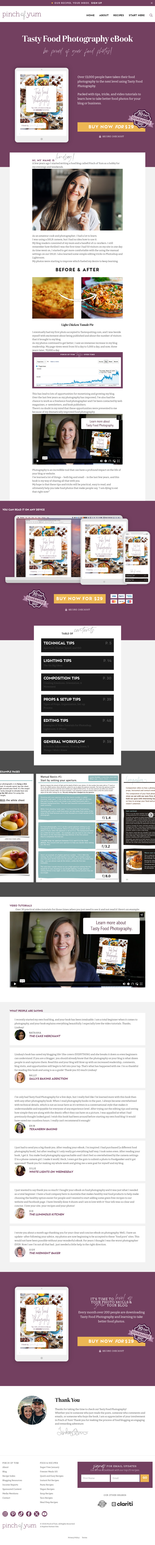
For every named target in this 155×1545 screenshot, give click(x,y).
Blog (4, 1471)
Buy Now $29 (111, 127)
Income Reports (10, 1484)
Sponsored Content (11, 1489)
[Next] (150, 814)
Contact (6, 1498)
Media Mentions (10, 1493)
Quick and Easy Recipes (51, 1476)
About (104, 15)
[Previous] (4, 814)
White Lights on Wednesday (51, 1172)
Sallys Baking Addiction (48, 1079)
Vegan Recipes (47, 1489)
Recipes (118, 15)
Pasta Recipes (47, 1484)
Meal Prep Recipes (49, 1502)
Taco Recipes (46, 1498)
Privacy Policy (73, 1538)
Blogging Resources (12, 1480)
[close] (152, 3)
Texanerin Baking (43, 1129)
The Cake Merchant (44, 1036)
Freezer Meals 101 (49, 1471)
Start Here (137, 15)
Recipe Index (8, 1476)
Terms (84, 1538)
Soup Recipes (46, 1493)
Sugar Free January (49, 1467)
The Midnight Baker (44, 1253)
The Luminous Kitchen (46, 1214)
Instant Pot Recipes (49, 1480)
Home (90, 15)
